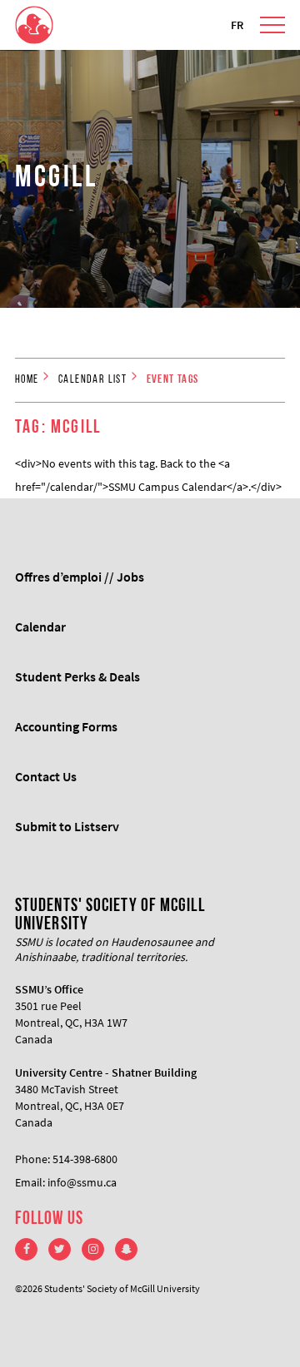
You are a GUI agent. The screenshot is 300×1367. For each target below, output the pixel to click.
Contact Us (46, 776)
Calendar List (92, 380)
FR (237, 24)
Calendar (40, 626)
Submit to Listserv (67, 826)
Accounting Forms (66, 726)
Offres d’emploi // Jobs (79, 576)
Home (27, 380)
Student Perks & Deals (77, 676)
